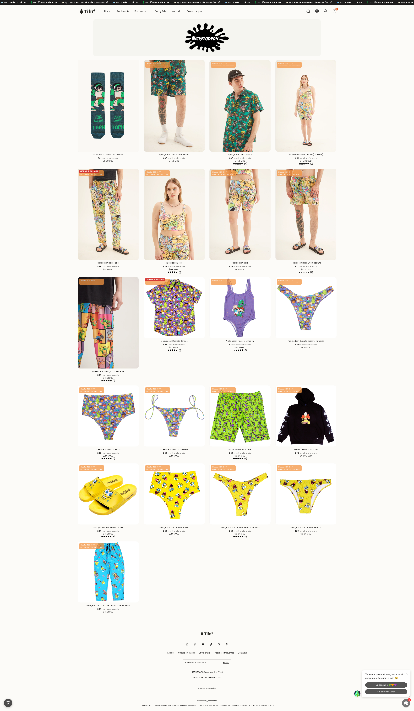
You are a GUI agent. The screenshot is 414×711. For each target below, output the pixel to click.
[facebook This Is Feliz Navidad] (195, 644)
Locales (170, 653)
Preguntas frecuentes (224, 653)
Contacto (242, 653)
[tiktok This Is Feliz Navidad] (211, 644)
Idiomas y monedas (207, 688)
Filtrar (8, 703)
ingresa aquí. (245, 705)
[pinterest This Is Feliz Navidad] (227, 644)
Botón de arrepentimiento (263, 705)
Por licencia (123, 11)
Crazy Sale (160, 11)
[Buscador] (308, 12)
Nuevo (107, 11)
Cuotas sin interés (186, 653)
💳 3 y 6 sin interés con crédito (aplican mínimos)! (128, 2)
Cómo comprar (194, 11)
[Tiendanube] (207, 701)
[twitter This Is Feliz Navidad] (219, 644)
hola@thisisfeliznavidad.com (207, 677)
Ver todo (176, 11)
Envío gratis (204, 653)
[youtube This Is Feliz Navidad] (203, 644)
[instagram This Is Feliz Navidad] (186, 644)
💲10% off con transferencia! (87, 2)
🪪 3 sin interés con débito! (57, 2)
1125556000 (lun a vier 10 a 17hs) (207, 672)
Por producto (142, 11)
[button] (406, 703)
